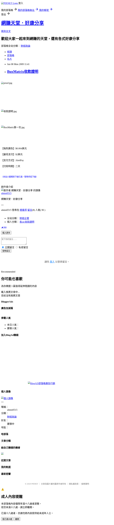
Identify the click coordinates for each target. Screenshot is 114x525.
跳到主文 (6, 31)
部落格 (10, 55)
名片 (9, 59)
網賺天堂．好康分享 (22, 23)
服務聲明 (85, 484)
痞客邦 (23, 210)
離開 (17, 519)
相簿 (9, 52)
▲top (4, 227)
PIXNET (34, 484)
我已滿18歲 (7, 519)
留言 (29, 210)
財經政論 (25, 46)
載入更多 (6, 233)
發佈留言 (6, 251)
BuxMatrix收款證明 (22, 71)
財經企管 (24, 218)
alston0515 (6, 193)
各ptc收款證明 (27, 222)
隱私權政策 (74, 484)
